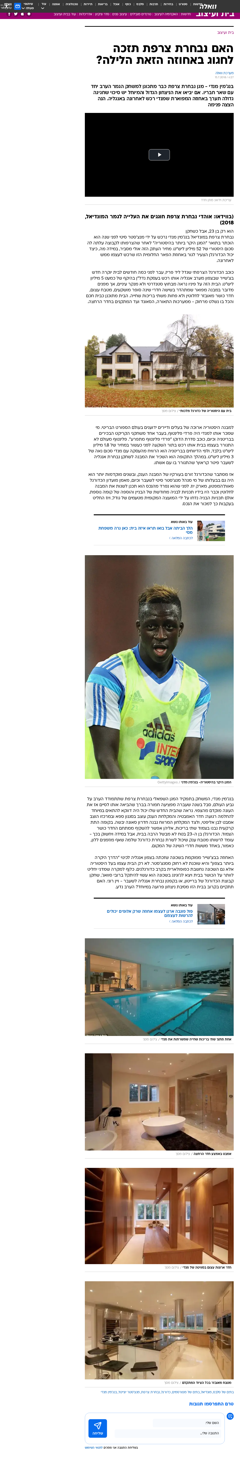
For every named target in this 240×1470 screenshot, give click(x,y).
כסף (128, 4)
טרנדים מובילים (140, 14)
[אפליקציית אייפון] (22, 14)
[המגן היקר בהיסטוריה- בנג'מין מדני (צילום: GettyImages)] (159, 671)
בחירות (168, 4)
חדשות (186, 14)
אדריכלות (85, 14)
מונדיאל (206, 1392)
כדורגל (166, 1392)
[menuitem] (180, 6)
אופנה (56, 4)
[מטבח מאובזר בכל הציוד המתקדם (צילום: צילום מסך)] (159, 1334)
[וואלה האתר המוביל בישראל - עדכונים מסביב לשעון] (208, 6)
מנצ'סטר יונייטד (129, 1392)
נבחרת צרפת (150, 1392)
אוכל (116, 4)
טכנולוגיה (72, 4)
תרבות (154, 4)
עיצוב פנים (119, 14)
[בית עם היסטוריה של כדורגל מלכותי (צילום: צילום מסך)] (159, 365)
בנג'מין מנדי (109, 1392)
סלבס (140, 4)
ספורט (183, 4)
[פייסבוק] (9, 14)
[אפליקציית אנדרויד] (29, 14)
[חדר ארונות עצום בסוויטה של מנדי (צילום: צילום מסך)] (159, 1220)
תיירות (88, 4)
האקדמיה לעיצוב (166, 14)
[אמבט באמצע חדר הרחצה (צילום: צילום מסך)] (159, 1105)
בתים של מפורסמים (186, 1392)
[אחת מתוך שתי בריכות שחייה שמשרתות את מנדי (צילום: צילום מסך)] (159, 991)
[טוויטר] (16, 14)
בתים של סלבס (223, 1392)
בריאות (103, 4)
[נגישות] (6, 6)
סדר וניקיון (102, 14)
